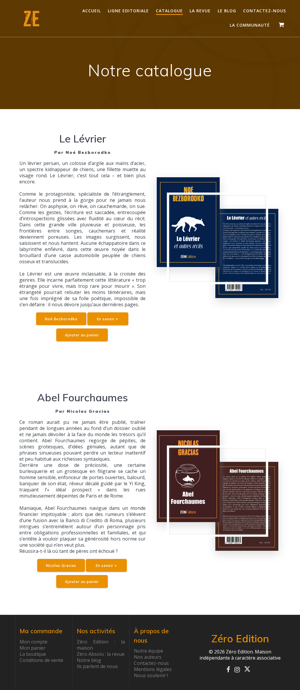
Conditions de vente (41, 660)
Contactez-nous (264, 10)
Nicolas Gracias (61, 565)
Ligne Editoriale (128, 10)
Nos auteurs (147, 657)
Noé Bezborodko (61, 318)
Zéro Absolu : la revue (101, 654)
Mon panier (32, 648)
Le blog (227, 10)
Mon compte (33, 642)
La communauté (250, 25)
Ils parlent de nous (97, 666)
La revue (200, 10)
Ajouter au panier (82, 335)
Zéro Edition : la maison (101, 645)
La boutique (33, 654)
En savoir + (107, 318)
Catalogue (169, 10)
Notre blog (89, 660)
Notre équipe (148, 651)
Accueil (91, 10)
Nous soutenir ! (151, 675)
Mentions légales (153, 669)
